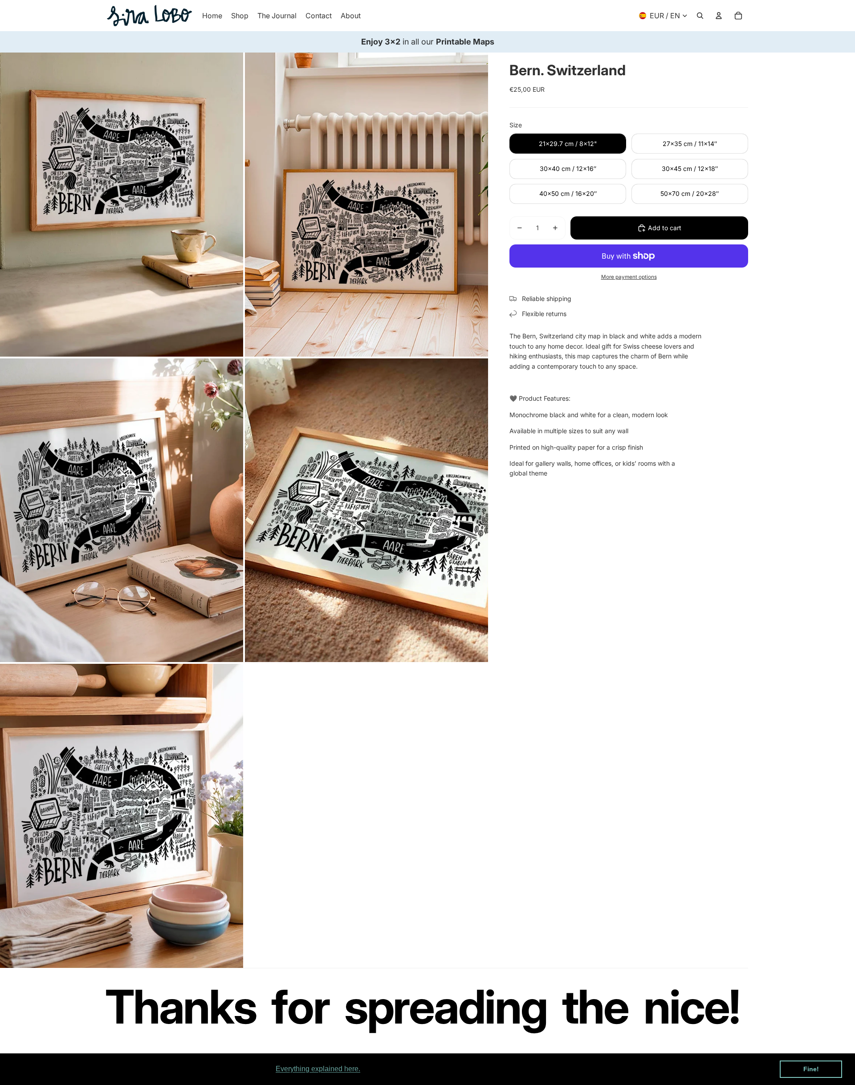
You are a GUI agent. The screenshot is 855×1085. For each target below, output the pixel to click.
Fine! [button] (811, 1069)
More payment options (629, 277)
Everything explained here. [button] (318, 1069)
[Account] (719, 15)
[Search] (700, 15)
